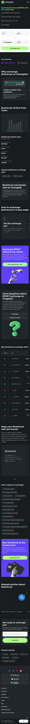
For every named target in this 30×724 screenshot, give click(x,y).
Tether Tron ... (18, 384)
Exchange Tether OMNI (9, 492)
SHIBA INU (17, 403)
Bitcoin (16, 358)
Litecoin (16, 371)
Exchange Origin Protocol (10, 523)
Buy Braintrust (15, 557)
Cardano (16, 396)
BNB (15, 415)
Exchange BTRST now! (15, 264)
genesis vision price (8, 661)
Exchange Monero (8, 509)
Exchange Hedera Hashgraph (11, 499)
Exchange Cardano (8, 489)
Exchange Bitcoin (8, 502)
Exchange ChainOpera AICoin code (12, 520)
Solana (16, 409)
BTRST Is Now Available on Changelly (12, 611)
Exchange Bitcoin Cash (9, 506)
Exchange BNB (20, 496)
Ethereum (17, 365)
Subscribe (15, 640)
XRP (15, 390)
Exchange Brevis (7, 516)
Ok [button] (23, 721)
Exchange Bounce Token (10, 513)
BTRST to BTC (6, 176)
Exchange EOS (7, 496)
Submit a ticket (15, 317)
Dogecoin (17, 377)
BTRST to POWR (17, 176)
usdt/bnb (5, 657)
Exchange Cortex (7, 530)
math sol (14, 654)
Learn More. (11, 721)
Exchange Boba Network (10, 533)
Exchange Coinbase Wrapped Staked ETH (14, 527)
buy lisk (15, 657)
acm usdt (23, 654)
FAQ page (15, 314)
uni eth (5, 654)
